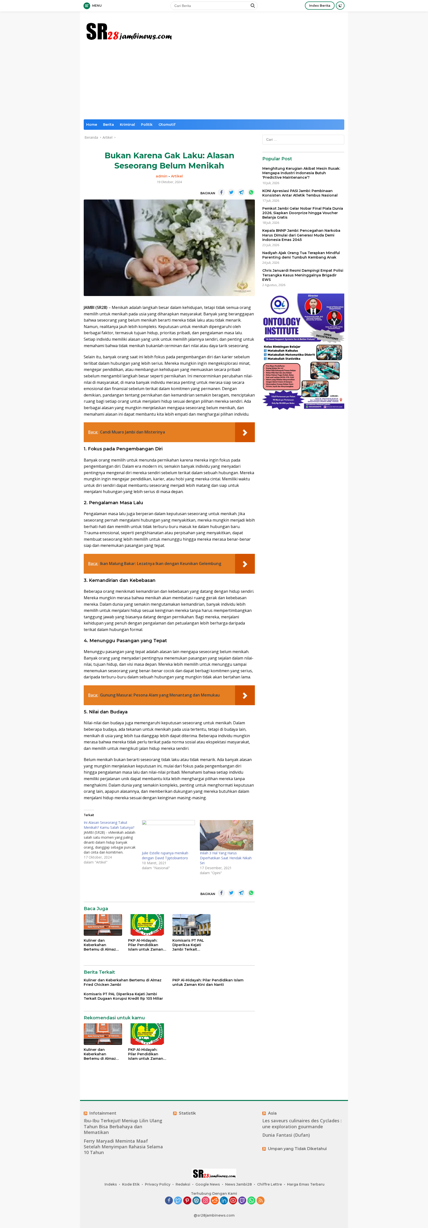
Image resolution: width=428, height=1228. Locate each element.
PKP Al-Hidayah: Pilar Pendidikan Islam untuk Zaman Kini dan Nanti (145, 945)
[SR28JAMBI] (128, 30)
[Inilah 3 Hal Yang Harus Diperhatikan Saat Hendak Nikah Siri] (226, 835)
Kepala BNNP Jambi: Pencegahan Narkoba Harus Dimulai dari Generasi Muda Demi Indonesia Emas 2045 (301, 235)
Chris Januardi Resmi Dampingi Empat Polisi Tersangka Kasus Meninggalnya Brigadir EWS (302, 275)
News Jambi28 (238, 1184)
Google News (207, 1184)
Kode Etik (131, 1184)
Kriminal (127, 124)
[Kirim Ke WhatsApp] (251, 192)
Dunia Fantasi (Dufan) (286, 1135)
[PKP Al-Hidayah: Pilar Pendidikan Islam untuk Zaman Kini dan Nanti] (147, 925)
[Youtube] (233, 1200)
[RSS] (261, 1200)
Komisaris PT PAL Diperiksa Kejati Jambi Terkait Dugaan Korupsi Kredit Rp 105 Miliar (189, 945)
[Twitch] (242, 1200)
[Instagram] (206, 1200)
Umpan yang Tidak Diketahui (297, 1148)
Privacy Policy (157, 1184)
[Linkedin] (224, 1200)
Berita (108, 124)
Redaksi (183, 1184)
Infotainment (102, 1113)
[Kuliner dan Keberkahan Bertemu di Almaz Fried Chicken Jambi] (103, 925)
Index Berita (319, 5)
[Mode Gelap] (340, 5)
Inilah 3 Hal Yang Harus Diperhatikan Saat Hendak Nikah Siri (226, 858)
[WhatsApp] (251, 1200)
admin (161, 176)
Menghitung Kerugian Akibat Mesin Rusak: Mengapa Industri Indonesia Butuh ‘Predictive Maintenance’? (301, 173)
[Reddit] (215, 1200)
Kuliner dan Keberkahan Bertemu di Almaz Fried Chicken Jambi (102, 945)
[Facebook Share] (221, 192)
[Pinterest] (187, 1200)
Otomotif (167, 124)
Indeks (111, 1184)
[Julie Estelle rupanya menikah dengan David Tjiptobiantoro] (168, 835)
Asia (272, 1113)
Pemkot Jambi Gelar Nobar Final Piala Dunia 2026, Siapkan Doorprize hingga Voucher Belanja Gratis (302, 213)
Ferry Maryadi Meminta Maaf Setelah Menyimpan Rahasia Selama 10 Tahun (123, 1147)
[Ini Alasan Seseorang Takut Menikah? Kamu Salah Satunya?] (113, 842)
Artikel (177, 176)
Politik (147, 124)
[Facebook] (169, 1200)
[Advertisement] (214, 82)
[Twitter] (178, 1200)
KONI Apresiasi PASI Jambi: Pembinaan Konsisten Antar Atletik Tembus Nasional (300, 193)
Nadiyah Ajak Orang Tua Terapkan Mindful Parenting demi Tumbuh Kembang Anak (301, 255)
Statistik (187, 1113)
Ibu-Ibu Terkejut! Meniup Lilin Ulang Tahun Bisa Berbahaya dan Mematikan (123, 1126)
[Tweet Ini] (231, 192)
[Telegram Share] (241, 192)
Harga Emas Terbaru (305, 1184)
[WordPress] (196, 1200)
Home (91, 124)
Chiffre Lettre (269, 1184)
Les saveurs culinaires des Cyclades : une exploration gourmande (302, 1123)
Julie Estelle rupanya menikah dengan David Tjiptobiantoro (165, 855)
